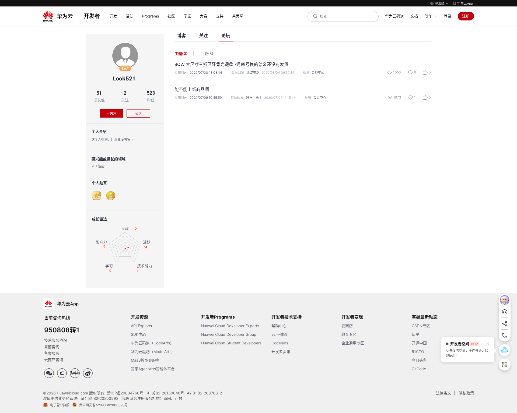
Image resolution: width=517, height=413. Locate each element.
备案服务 (51, 353)
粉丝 (151, 100)
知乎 (415, 334)
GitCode (419, 368)
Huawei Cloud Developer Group (228, 334)
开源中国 (419, 343)
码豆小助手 (254, 98)
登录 (447, 16)
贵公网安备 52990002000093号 (103, 405)
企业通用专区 (352, 343)
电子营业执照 (59, 405)
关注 (125, 100)
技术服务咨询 (55, 340)
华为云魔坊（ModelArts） (153, 351)
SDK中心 (138, 334)
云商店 (347, 325)
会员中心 (318, 72)
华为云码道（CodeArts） (152, 343)
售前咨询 (51, 346)
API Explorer (141, 325)
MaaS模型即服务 (145, 360)
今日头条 (419, 360)
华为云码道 (394, 16)
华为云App (465, 3)
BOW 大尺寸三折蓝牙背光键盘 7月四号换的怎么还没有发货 (231, 64)
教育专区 (349, 334)
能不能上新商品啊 (191, 89)
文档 (414, 16)
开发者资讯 (280, 351)
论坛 (225, 35)
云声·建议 (279, 334)
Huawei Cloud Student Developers (231, 343)
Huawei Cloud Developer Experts (230, 325)
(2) (185, 53)
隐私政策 (466, 393)
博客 (181, 35)
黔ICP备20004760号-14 (128, 393)
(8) (210, 53)
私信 (138, 113)
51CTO (418, 351)
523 (151, 93)
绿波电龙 (252, 72)
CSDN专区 (421, 325)
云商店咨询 (53, 359)
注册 (466, 16)
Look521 (124, 78)
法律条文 (443, 393)
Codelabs (279, 343)
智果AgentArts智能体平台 (153, 368)
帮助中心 (279, 325)
